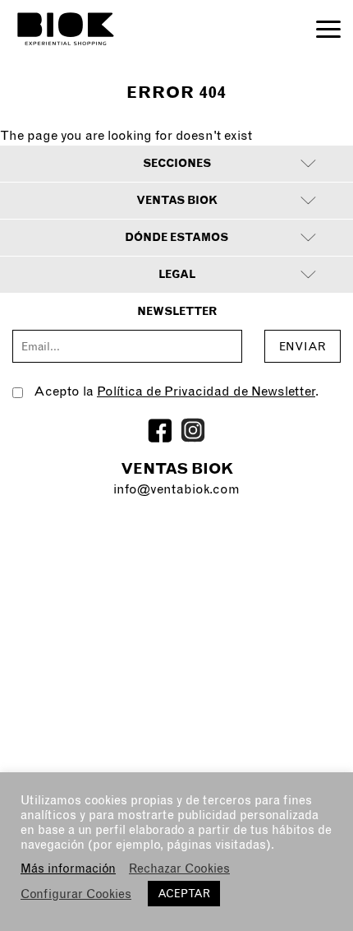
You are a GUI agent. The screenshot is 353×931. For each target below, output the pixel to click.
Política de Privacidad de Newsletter (206, 391)
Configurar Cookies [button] (76, 894)
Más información (68, 868)
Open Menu (328, 29)
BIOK (65, 28)
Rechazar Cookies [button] (179, 868)
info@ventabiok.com (176, 489)
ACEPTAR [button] (184, 893)
